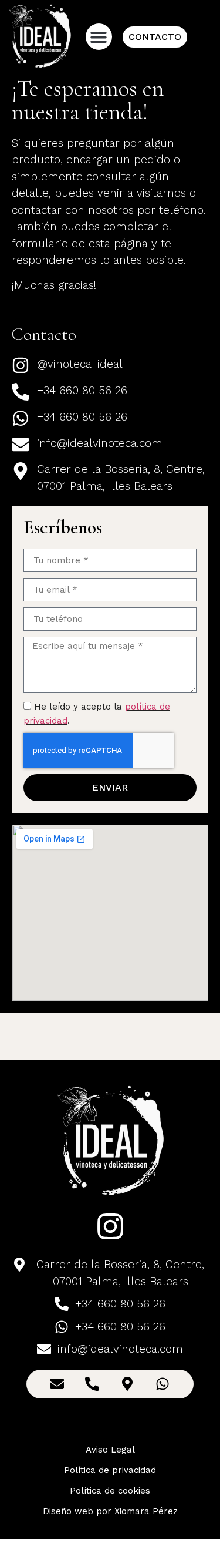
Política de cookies (110, 1490)
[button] (99, 36)
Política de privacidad (110, 1470)
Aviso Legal (110, 1449)
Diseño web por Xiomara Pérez (110, 1511)
